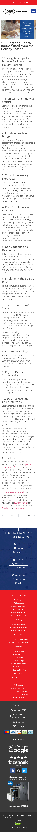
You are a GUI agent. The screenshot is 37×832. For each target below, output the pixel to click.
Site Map (23, 818)
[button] (33, 11)
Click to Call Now (18, 2)
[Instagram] (18, 770)
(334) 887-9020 (21, 502)
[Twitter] (24, 770)
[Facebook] (12, 770)
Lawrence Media (21, 827)
